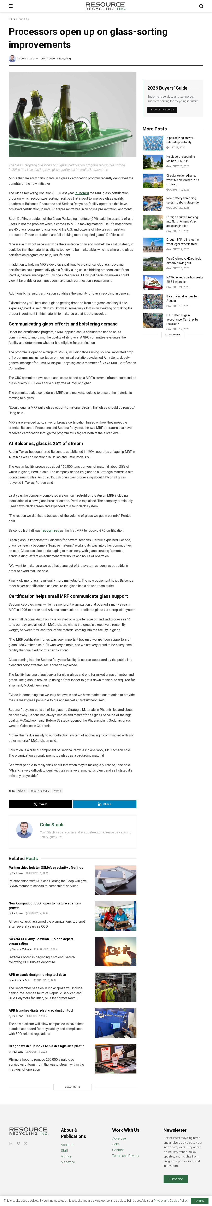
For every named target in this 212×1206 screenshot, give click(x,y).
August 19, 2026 (179, 189)
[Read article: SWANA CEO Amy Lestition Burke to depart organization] (115, 951)
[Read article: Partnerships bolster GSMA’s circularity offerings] (115, 880)
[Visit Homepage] (106, 6)
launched (82, 193)
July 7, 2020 (48, 58)
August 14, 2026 (38, 913)
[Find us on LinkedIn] (11, 1143)
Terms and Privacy (125, 1156)
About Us (67, 1145)
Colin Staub (27, 58)
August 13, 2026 (179, 268)
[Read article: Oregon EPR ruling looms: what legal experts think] (153, 245)
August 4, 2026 (37, 1051)
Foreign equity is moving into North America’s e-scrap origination (182, 221)
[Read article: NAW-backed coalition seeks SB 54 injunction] (153, 282)
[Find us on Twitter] (25, 1143)
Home (12, 18)
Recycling (23, 18)
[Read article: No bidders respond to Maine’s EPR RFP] (153, 162)
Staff (64, 1151)
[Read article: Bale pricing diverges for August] (153, 301)
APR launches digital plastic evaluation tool (41, 1010)
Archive (66, 1156)
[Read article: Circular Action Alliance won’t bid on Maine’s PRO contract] (153, 181)
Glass (21, 790)
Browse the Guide (162, 109)
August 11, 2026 (46, 949)
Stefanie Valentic (22, 949)
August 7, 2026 (37, 1016)
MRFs (57, 790)
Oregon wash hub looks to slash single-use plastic (46, 1046)
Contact (118, 1150)
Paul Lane (17, 873)
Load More (72, 1086)
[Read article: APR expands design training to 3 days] (115, 987)
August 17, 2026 (179, 249)
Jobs (116, 1144)
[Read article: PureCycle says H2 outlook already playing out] (153, 264)
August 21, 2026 (179, 287)
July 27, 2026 (177, 147)
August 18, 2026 (38, 873)
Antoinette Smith (21, 980)
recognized (50, 531)
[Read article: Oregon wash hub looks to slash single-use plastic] (115, 1058)
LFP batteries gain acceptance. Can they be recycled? (182, 319)
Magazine (68, 1162)
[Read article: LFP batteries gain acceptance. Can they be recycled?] (153, 320)
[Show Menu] (11, 6)
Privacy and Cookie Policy (170, 1200)
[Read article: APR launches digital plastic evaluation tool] (115, 1023)
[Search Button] (201, 6)
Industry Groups (39, 790)
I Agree (199, 1200)
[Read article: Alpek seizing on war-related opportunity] (153, 143)
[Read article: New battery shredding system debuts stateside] (153, 203)
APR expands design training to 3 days (37, 975)
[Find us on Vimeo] (18, 1143)
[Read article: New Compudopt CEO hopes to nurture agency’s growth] (115, 916)
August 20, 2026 (179, 166)
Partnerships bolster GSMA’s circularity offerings (46, 868)
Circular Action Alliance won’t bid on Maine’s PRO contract (182, 180)
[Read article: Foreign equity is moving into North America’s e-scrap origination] (153, 222)
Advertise (119, 1138)
